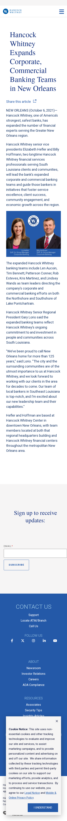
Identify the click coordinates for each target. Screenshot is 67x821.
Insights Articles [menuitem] (33, 716)
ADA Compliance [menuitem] (33, 685)
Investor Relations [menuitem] (33, 673)
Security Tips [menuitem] (33, 710)
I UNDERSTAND (43, 807)
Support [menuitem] (33, 615)
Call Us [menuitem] (33, 626)
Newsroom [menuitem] (33, 668)
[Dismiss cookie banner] (56, 721)
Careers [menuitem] (33, 679)
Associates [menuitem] (33, 704)
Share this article (18, 102)
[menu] (61, 11)
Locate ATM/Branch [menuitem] (33, 620)
